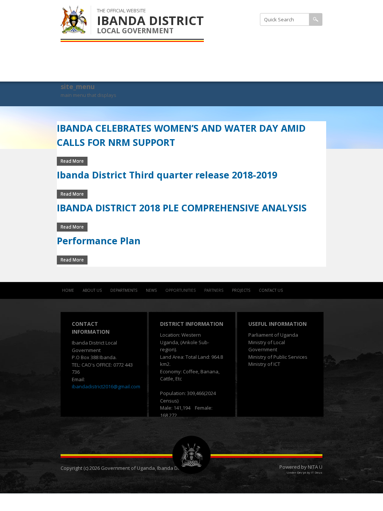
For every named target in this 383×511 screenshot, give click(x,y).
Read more (74, 161)
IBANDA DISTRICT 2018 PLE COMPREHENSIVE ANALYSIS (182, 207)
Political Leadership (270, 71)
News (151, 290)
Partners (213, 290)
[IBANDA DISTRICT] (74, 29)
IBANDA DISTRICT (150, 20)
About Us (92, 290)
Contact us (271, 290)
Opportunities (180, 290)
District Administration (275, 34)
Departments (123, 290)
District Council (265, 53)
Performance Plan (99, 240)
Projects (241, 290)
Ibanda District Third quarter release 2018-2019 (167, 174)
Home (68, 290)
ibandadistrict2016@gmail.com (106, 386)
